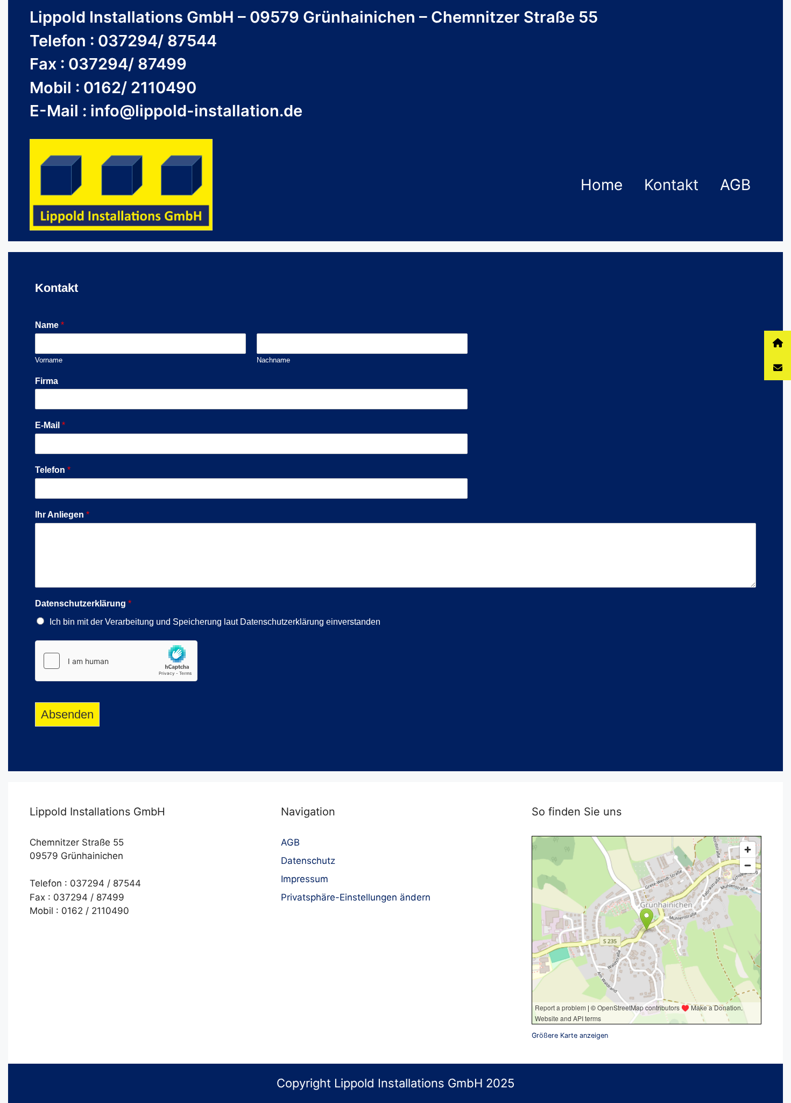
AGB (735, 185)
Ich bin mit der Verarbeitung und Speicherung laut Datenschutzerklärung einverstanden (215, 621)
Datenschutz (308, 860)
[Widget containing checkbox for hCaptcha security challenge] (116, 660)
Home (602, 185)
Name (49, 325)
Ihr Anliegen (62, 514)
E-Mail (50, 425)
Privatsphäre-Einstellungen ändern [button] (355, 897)
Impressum (304, 879)
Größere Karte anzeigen (570, 1035)
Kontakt (671, 185)
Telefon (52, 469)
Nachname (273, 360)
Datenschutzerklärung (83, 603)
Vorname (48, 360)
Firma (46, 381)
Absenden (67, 714)
